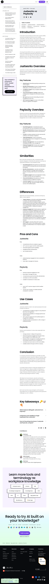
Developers (14, 556)
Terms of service (7, 578)
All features (5, 556)
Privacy (21, 578)
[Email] (24, 17)
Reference (8, 543)
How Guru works (6, 553)
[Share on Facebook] (31, 17)
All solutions (5, 558)
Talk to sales (42, 1)
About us (31, 553)
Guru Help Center (23, 551)
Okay (16, 580)
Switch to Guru (32, 559)
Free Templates (32, 560)
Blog (12, 560)
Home (4, 543)
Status (21, 553)
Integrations (5, 555)
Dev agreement (15, 578)
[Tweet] (28, 17)
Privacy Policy (11, 581)
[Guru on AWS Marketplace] (42, 561)
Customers (14, 553)
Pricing (4, 551)
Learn (13, 551)
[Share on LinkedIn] (26, 17)
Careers (30, 551)
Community (14, 558)
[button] (47, 1)
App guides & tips (14, 543)
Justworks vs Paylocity (22, 543)
